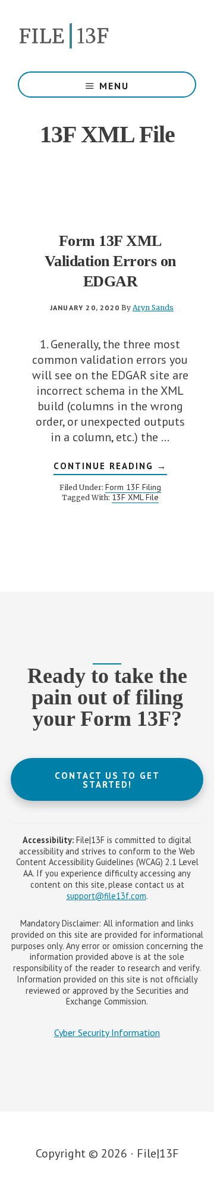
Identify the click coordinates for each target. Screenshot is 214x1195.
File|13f (107, 36)
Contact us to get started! (107, 780)
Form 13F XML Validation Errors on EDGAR (110, 261)
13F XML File (135, 497)
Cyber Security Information (107, 1032)
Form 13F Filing (133, 487)
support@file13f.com (106, 895)
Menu (114, 86)
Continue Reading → (110, 467)
